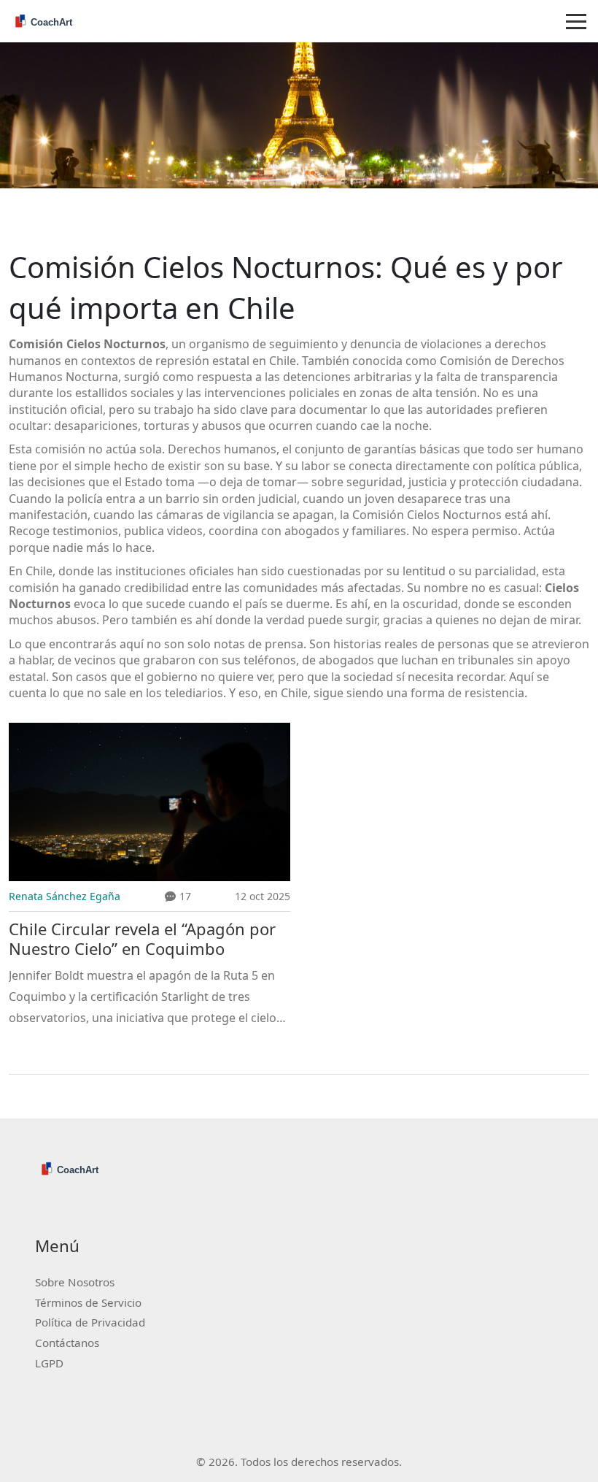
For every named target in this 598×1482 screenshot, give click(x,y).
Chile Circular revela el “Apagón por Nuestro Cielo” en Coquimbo (142, 939)
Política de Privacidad (90, 1322)
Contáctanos (67, 1342)
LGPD (49, 1363)
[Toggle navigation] (576, 21)
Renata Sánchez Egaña (64, 896)
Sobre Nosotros (74, 1282)
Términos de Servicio (88, 1302)
